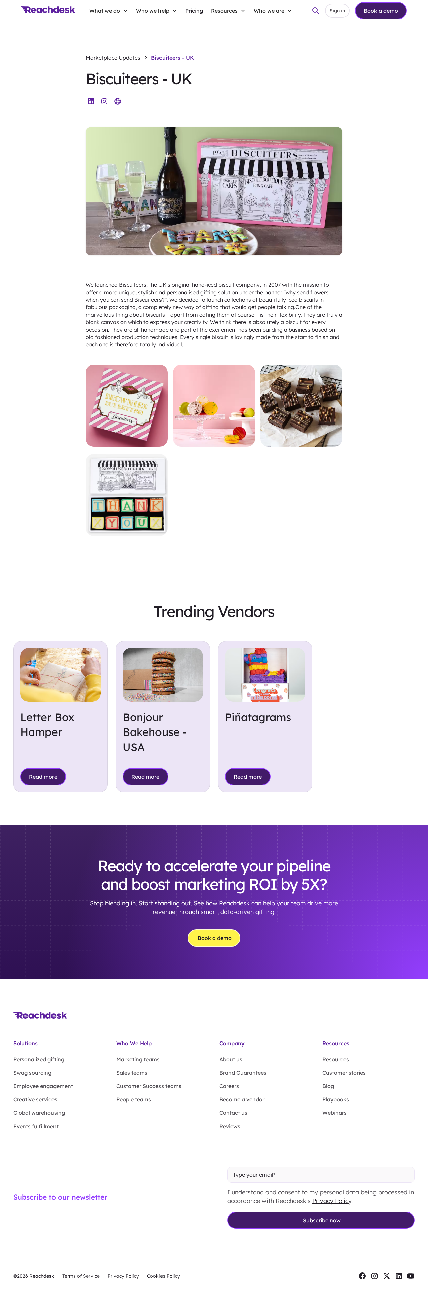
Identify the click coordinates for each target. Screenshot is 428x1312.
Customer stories (344, 1072)
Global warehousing (39, 1112)
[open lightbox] (127, 407)
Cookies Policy (163, 1276)
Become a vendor (241, 1099)
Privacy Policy (331, 1201)
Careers (229, 1086)
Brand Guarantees (242, 1072)
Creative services (35, 1099)
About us (230, 1059)
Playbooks (335, 1099)
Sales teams (131, 1072)
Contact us (233, 1112)
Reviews (229, 1126)
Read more (43, 776)
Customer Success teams (148, 1086)
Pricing (194, 10)
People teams (133, 1099)
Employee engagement (43, 1086)
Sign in (337, 11)
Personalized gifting (38, 1059)
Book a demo (381, 10)
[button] (108, 10)
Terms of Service (81, 1276)
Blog (328, 1086)
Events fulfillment (36, 1126)
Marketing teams (138, 1059)
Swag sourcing (32, 1072)
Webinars (334, 1112)
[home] (48, 10)
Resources (335, 1059)
